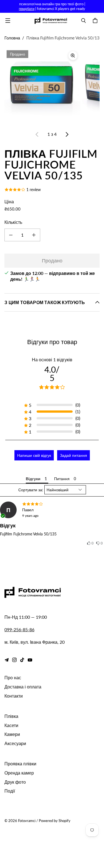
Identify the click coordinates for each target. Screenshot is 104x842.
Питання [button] (62, 478)
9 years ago (30, 515)
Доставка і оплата (22, 686)
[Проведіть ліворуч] (37, 134)
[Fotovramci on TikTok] (22, 660)
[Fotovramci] (50, 20)
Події (9, 790)
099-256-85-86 (19, 629)
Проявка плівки (20, 763)
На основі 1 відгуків (52, 359)
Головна (12, 37)
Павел (28, 509)
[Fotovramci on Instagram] (14, 660)
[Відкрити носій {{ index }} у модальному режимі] (42, 86)
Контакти (13, 695)
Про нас (12, 677)
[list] (52, 86)
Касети (11, 725)
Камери (12, 734)
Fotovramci (26, 820)
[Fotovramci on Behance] (7, 660)
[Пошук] (83, 20)
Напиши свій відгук (34, 455)
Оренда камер (19, 772)
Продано (52, 260)
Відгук (8, 525)
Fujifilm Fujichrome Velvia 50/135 (28, 534)
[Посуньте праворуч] (67, 134)
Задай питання (73, 455)
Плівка (11, 716)
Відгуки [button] (33, 478)
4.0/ (52, 373)
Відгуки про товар (52, 341)
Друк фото (15, 782)
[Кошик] (96, 20)
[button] (90, 543)
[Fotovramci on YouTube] (30, 660)
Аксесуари (15, 743)
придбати (26, 8)
